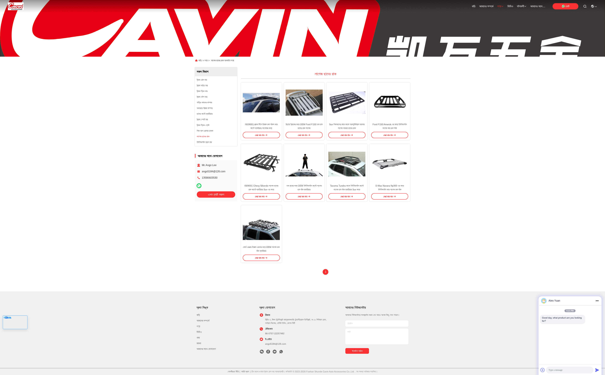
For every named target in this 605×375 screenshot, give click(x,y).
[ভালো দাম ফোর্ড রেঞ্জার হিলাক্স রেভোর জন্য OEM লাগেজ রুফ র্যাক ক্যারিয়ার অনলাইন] (261, 225)
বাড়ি (473, 6)
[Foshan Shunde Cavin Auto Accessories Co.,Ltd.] (16, 6)
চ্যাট (567, 6)
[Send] (597, 370)
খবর (198, 337)
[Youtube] (274, 352)
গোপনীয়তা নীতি (233, 371)
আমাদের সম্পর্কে (486, 6)
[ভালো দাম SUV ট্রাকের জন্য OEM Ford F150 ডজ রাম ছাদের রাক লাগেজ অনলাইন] (304, 102)
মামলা (199, 343)
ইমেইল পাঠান (357, 351)
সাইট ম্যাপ (245, 371)
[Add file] (542, 370)
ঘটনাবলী (520, 6)
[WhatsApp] (199, 186)
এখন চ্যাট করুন (216, 194)
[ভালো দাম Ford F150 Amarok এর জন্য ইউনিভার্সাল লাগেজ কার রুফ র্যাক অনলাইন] (389, 102)
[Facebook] (268, 352)
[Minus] (597, 301)
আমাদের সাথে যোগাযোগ (537, 6)
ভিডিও (510, 6)
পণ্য (499, 6)
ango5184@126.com (213, 171)
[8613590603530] (281, 352)
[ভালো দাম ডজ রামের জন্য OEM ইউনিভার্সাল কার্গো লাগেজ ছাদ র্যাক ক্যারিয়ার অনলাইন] (304, 164)
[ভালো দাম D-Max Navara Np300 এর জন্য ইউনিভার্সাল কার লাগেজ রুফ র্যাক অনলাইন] (389, 164)
